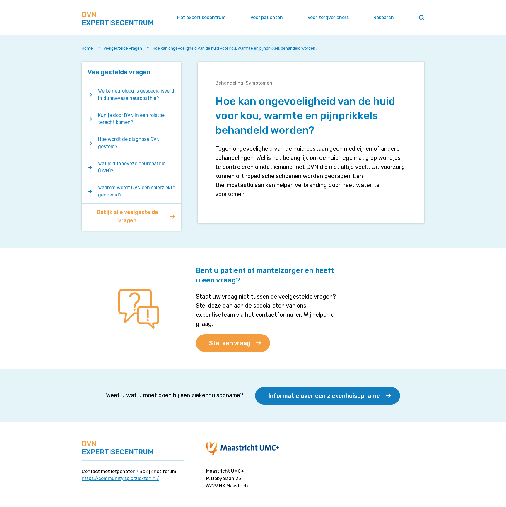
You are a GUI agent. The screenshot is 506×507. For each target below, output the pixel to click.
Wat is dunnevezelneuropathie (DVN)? (131, 167)
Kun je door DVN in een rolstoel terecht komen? (132, 118)
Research (383, 17)
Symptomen (259, 83)
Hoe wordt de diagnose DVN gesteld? (129, 142)
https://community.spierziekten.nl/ (120, 478)
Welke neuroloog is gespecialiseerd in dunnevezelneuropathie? (136, 94)
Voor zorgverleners (328, 17)
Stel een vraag (229, 343)
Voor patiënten (266, 17)
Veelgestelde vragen (122, 48)
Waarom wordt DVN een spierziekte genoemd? (136, 191)
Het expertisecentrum (201, 17)
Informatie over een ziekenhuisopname (324, 395)
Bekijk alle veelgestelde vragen (127, 216)
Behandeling (229, 83)
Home (87, 48)
